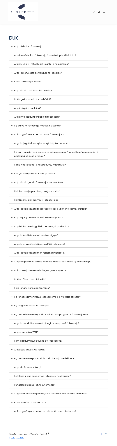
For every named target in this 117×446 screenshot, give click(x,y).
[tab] (58, 46)
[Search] (99, 12)
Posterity (53, 433)
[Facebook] (101, 434)
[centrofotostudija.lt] (23, 12)
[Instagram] (106, 434)
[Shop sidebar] (93, 12)
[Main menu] (104, 12)
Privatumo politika (16, 438)
